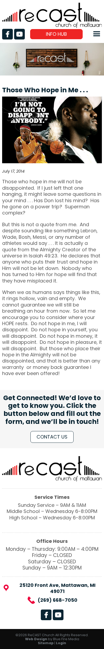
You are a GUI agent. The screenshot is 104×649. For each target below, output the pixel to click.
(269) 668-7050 (57, 600)
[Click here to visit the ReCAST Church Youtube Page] (19, 34)
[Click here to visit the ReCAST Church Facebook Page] (7, 34)
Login (61, 643)
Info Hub (56, 34)
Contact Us (52, 436)
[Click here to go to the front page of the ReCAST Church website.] (52, 26)
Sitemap (46, 643)
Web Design (36, 639)
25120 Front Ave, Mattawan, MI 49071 (57, 588)
